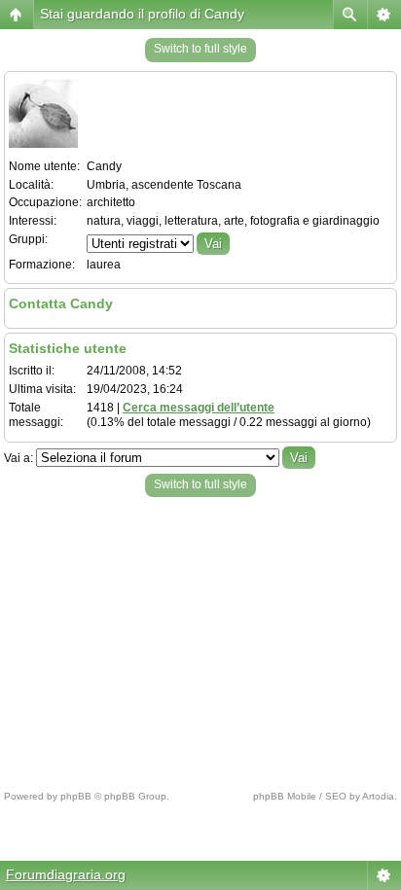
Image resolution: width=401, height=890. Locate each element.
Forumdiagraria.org (66, 874)
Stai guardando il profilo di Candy (142, 13)
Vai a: (18, 458)
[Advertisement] (200, 638)
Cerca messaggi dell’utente (198, 407)
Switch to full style (200, 48)
